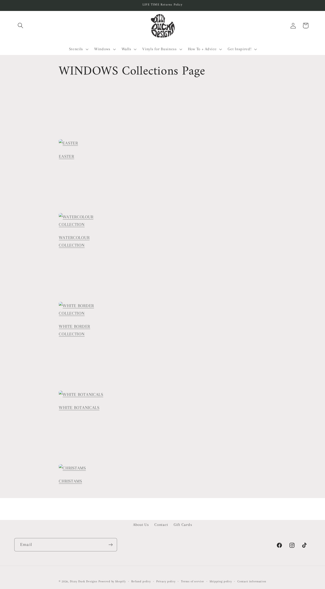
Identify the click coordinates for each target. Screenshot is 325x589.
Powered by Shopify (112, 581)
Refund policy (141, 581)
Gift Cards (183, 524)
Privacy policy (166, 581)
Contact (161, 524)
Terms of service (192, 581)
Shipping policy (221, 581)
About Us (141, 524)
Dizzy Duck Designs (83, 581)
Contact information (251, 581)
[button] (20, 25)
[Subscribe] (110, 544)
